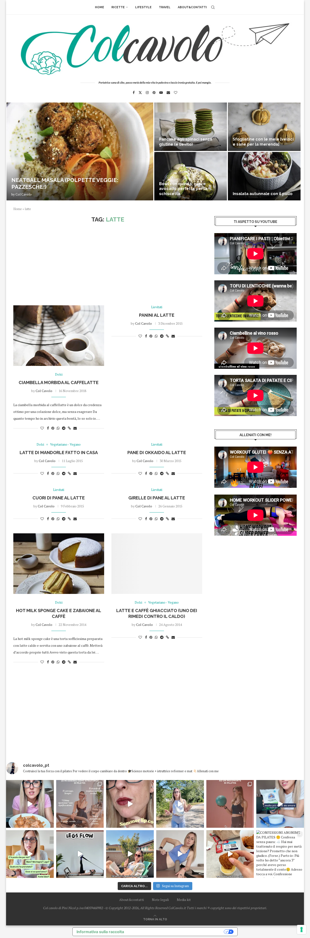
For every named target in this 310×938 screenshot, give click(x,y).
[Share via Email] (75, 428)
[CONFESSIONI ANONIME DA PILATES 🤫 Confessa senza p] (280, 854)
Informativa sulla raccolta (100, 931)
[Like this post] (42, 428)
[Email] (168, 92)
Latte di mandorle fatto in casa (59, 452)
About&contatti (192, 7)
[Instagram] (147, 92)
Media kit (184, 899)
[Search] (212, 7)
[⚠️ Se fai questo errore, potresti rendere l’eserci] (180, 854)
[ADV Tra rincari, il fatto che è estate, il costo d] (130, 854)
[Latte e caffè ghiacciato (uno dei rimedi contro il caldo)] (156, 563)
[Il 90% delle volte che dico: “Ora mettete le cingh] (80, 854)
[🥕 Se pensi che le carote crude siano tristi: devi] (30, 804)
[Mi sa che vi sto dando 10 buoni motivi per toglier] (80, 804)
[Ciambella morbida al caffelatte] (58, 335)
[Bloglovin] (175, 92)
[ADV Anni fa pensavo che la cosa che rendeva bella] (230, 854)
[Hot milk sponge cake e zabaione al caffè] (58, 563)
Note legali (160, 899)
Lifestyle (143, 7)
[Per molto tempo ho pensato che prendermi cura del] (180, 804)
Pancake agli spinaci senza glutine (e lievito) (185, 142)
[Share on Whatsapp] (58, 428)
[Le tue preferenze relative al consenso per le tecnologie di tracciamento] (301, 929)
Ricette (118, 7)
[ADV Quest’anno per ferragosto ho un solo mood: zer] (30, 854)
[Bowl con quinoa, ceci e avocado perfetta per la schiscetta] (190, 176)
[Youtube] (161, 92)
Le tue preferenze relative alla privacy (176, 931)
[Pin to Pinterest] (52, 428)
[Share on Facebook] (48, 428)
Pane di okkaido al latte (156, 452)
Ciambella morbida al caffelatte (59, 382)
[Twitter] (140, 92)
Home (99, 7)
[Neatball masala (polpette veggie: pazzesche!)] (80, 151)
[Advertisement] (107, 264)
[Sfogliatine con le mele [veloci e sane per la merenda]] (264, 126)
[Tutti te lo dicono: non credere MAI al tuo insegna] (230, 804)
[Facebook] (134, 92)
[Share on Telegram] (63, 428)
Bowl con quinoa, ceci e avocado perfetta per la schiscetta (183, 188)
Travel (164, 7)
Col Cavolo (24, 194)
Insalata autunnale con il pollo (263, 193)
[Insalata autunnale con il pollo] (264, 176)
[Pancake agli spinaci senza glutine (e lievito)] (190, 126)
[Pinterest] (154, 92)
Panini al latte (156, 315)
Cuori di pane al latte (58, 497)
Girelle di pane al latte (156, 497)
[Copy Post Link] (69, 428)
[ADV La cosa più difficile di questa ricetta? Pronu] (280, 804)
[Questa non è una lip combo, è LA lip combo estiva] (130, 804)
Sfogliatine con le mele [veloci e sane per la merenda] (263, 142)
